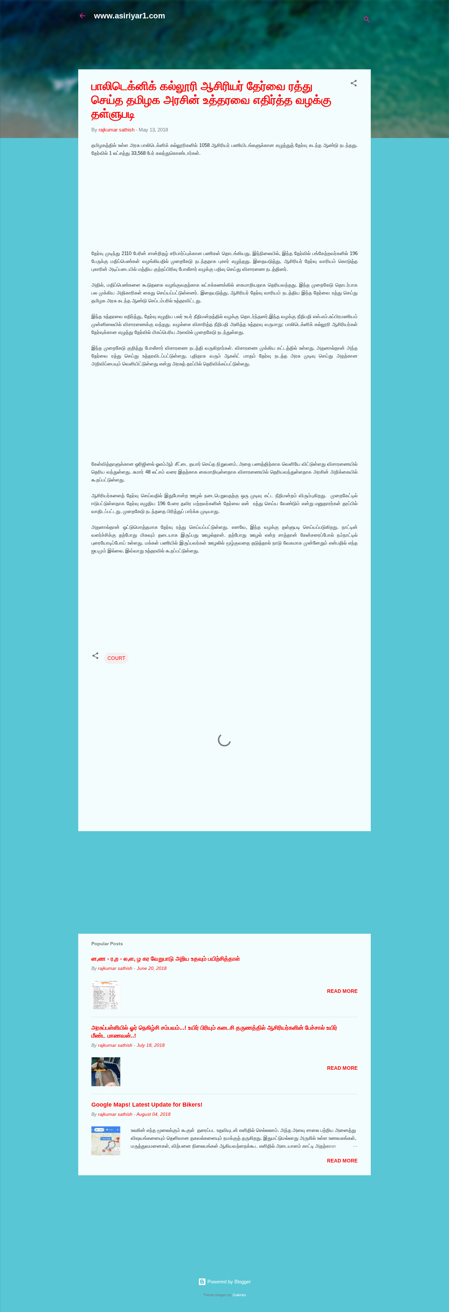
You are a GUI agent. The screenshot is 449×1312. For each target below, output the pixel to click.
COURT (116, 658)
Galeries (239, 1295)
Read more (342, 991)
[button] (354, 84)
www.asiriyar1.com (129, 15)
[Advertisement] (237, 48)
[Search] (367, 20)
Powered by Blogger (228, 1281)
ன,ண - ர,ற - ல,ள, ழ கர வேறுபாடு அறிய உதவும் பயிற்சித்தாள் (165, 958)
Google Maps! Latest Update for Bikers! (146, 1104)
